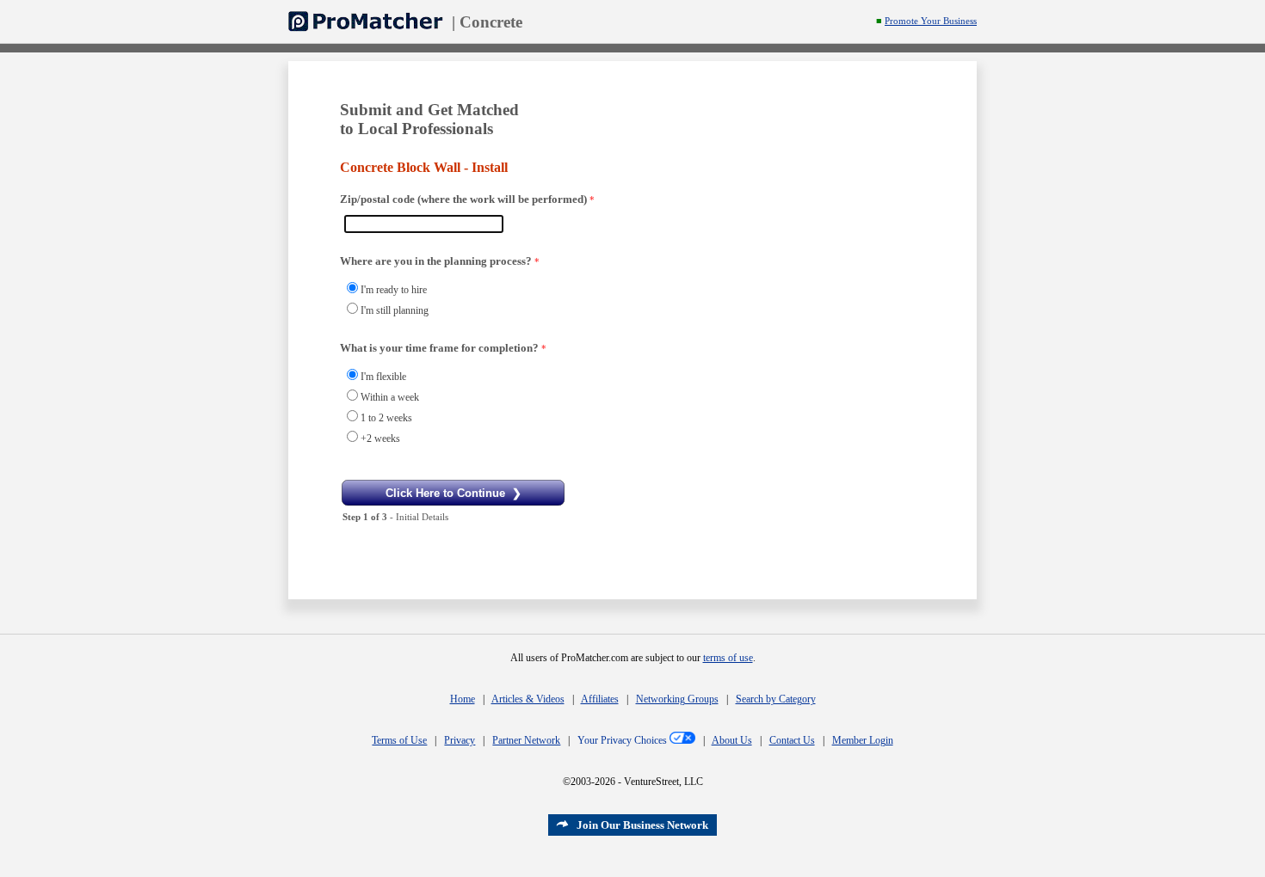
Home (462, 699)
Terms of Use (399, 740)
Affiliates (600, 699)
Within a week (390, 397)
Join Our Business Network (642, 825)
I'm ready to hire (394, 290)
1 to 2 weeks (386, 418)
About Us (732, 740)
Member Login (862, 740)
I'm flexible (383, 377)
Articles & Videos (528, 699)
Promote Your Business (931, 21)
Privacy (459, 740)
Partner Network (526, 740)
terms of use (728, 658)
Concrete (491, 22)
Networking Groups (677, 699)
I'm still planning (395, 310)
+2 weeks (380, 438)
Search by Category (776, 699)
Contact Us (792, 740)
